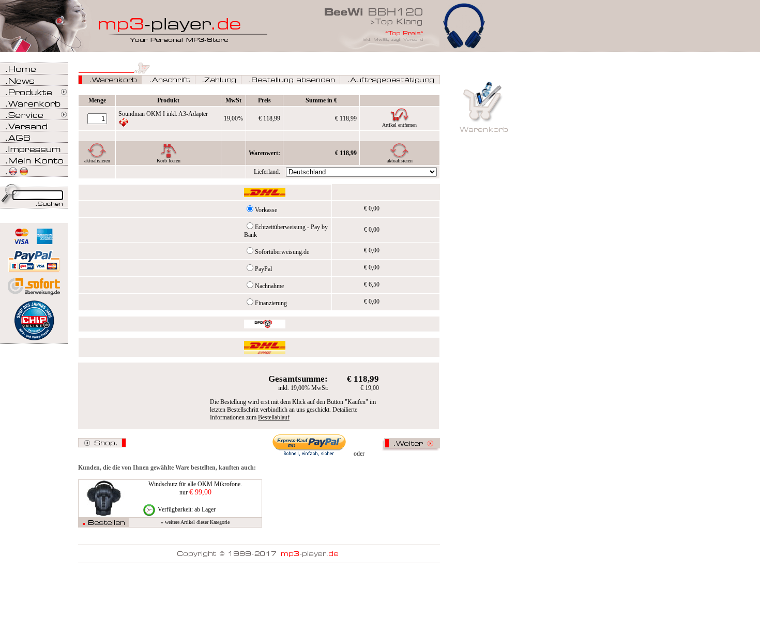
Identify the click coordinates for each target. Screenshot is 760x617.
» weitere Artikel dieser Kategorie (195, 522)
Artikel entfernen (399, 125)
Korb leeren (168, 160)
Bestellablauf (274, 417)
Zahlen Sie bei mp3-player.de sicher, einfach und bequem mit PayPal (34, 257)
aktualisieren (97, 160)
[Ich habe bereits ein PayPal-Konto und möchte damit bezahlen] (309, 445)
